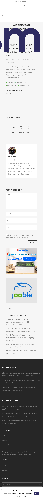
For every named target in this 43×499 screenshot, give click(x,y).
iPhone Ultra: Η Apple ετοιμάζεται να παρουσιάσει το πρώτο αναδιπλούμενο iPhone (21, 381)
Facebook (5, 465)
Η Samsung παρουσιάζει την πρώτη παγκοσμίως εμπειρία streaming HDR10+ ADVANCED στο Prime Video (19, 322)
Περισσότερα (21, 496)
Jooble (8, 308)
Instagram (5, 468)
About (13, 6)
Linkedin (4, 470)
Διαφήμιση (20, 6)
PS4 (23, 117)
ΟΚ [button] (36, 493)
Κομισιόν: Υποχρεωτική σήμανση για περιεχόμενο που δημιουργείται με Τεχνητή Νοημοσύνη (20, 337)
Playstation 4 (16, 117)
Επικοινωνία (27, 6)
